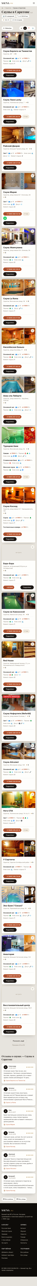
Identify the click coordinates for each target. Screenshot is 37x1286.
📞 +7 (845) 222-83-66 (12, 534)
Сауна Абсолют (11, 762)
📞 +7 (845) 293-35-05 (12, 70)
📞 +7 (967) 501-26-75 (12, 116)
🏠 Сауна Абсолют (10, 1168)
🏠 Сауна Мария (9, 1124)
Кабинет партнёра (8, 1255)
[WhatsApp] (5, 218)
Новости (23, 1234)
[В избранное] (32, 34)
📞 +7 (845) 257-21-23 (12, 417)
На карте (5, 1243)
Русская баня (6, 1228)
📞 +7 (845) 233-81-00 (12, 781)
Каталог (23, 1228)
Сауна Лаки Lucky (12, 100)
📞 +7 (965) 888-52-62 (12, 214)
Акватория (8, 954)
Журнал (23, 1231)
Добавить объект (7, 1252)
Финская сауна (7, 1231)
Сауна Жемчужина (12, 247)
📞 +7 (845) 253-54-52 (12, 684)
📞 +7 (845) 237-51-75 (12, 976)
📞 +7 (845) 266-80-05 (12, 733)
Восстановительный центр (16, 1005)
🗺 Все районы (8, 1199)
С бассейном (6, 1240)
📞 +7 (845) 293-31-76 (12, 925)
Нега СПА (8, 811)
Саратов (8, 8)
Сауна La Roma (10, 298)
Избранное (24, 1240)
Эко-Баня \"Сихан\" (13, 906)
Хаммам (4, 1234)
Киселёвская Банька (13, 347)
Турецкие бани (10, 446)
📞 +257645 (9, 587)
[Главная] (2, 8)
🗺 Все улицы (21, 1199)
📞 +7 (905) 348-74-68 (12, 876)
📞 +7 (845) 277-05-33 (12, 366)
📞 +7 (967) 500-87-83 (12, 477)
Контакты (24, 1243)
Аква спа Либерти (12, 396)
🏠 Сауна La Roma (10, 1102)
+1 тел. (25, 116)
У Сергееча (9, 859)
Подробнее (10, 75)
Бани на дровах (7, 1237)
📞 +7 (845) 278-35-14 (12, 830)
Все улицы (24, 1255)
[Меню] (34, 3)
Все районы (24, 1252)
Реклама (4, 1258)
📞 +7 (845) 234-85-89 (12, 1027)
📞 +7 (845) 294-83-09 (12, 631)
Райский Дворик (11, 146)
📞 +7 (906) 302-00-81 (12, 269)
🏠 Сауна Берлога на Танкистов (14, 1080)
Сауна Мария (10, 192)
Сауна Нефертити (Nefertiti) (17, 713)
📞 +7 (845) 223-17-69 (12, 318)
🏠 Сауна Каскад (9, 1146)
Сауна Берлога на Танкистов (17, 51)
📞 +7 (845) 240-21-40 (12, 163)
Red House (8, 660)
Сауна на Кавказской (14, 612)
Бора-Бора (8, 563)
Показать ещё (18, 1041)
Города (23, 1237)
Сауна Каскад (10, 506)
